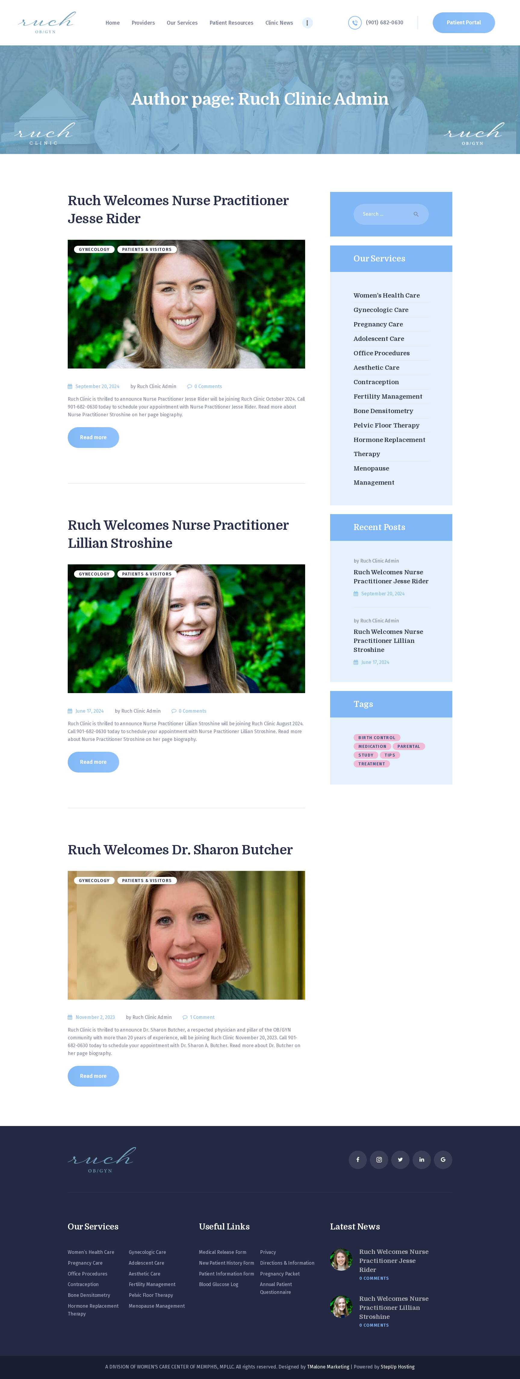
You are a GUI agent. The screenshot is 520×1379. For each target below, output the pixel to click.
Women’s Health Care (387, 295)
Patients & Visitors (147, 249)
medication (372, 746)
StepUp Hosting (398, 1367)
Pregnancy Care (378, 324)
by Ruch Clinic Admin (154, 386)
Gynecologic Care (381, 310)
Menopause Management (156, 1306)
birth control (376, 737)
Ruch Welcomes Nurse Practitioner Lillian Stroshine (178, 534)
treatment (371, 764)
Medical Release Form (222, 1252)
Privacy (268, 1252)
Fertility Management (388, 396)
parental (409, 746)
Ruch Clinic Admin (379, 561)
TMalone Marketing (328, 1367)
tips (390, 755)
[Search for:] (391, 214)
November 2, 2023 (95, 1017)
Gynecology (94, 249)
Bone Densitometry (383, 411)
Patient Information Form (226, 1274)
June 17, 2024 (90, 711)
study (365, 755)
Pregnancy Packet (280, 1274)
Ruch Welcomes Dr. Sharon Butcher (180, 850)
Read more (93, 437)
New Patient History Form (226, 1263)
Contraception (376, 382)
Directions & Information (287, 1263)
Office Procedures (382, 353)
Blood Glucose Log (218, 1284)
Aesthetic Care (376, 367)
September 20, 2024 (97, 386)
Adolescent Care (379, 338)
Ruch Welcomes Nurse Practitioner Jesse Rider (178, 209)
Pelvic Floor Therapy (386, 425)
